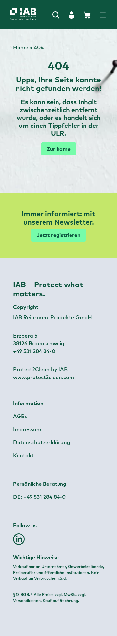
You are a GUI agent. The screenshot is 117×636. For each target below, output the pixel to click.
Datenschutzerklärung (41, 442)
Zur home (59, 149)
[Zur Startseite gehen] (11, 14)
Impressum (27, 429)
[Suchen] (56, 14)
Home (20, 47)
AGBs (20, 416)
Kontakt (23, 455)
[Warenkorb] (87, 14)
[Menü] (102, 14)
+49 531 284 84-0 (44, 497)
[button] (19, 541)
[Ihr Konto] (71, 14)
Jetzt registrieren (58, 235)
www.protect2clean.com (43, 377)
